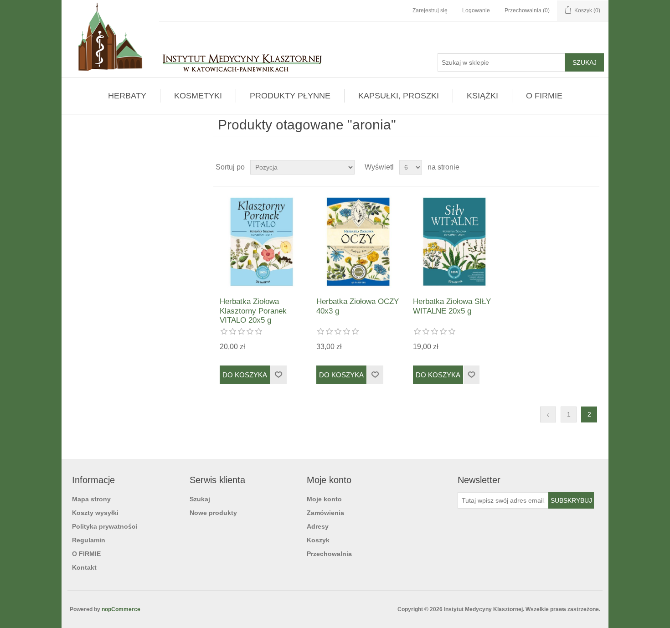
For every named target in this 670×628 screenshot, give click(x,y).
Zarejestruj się (430, 10)
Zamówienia (325, 512)
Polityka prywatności (104, 526)
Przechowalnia (329, 553)
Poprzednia (548, 414)
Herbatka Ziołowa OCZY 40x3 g (357, 306)
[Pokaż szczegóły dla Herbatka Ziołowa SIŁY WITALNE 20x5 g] (454, 242)
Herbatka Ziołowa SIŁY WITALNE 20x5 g (452, 306)
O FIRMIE (544, 95)
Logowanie (476, 10)
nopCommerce (121, 609)
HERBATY (127, 95)
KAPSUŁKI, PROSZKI (398, 95)
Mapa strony (91, 499)
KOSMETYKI (198, 95)
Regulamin (88, 540)
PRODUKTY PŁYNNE (290, 95)
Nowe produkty (213, 512)
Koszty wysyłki (95, 512)
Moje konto (324, 499)
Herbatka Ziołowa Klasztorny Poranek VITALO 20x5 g (253, 310)
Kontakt (84, 567)
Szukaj (200, 499)
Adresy (318, 526)
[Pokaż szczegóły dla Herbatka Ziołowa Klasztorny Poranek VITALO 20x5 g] (261, 242)
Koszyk (318, 540)
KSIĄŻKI (482, 95)
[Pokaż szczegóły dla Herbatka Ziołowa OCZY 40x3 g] (358, 242)
